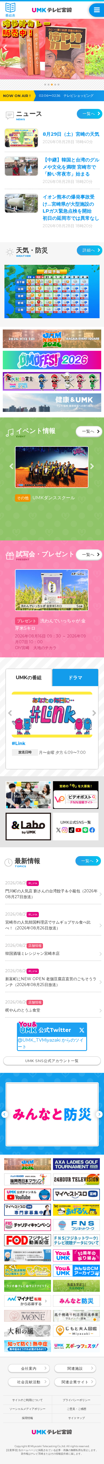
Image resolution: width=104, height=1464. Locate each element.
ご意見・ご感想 (76, 1409)
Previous (5, 47)
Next (98, 47)
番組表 (10, 15)
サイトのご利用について (27, 1400)
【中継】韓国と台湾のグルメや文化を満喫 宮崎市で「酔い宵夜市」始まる (71, 167)
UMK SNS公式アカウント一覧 (52, 1061)
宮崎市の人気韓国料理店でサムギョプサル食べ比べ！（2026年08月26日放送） (48, 925)
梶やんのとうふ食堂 (22, 1010)
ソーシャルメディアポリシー (27, 1409)
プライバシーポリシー (76, 1400)
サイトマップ (76, 1418)
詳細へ (90, 250)
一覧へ (90, 113)
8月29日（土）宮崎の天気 (71, 134)
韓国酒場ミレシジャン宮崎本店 (32, 953)
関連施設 (75, 1368)
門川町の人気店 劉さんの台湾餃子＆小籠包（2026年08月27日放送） (51, 893)
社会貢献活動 (28, 1382)
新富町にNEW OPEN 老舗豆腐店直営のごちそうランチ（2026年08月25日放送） (51, 981)
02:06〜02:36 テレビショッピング (68, 96)
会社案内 (29, 1368)
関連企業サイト (75, 1382)
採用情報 (27, 1418)
